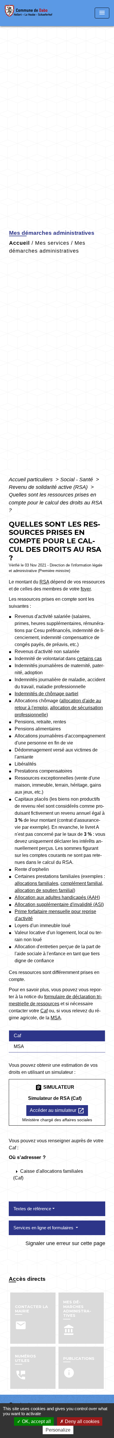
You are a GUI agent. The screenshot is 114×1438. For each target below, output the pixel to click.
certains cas (89, 658)
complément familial (81, 883)
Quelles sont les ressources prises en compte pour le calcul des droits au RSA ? (55, 502)
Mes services (52, 243)
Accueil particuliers (31, 479)
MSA (56, 1017)
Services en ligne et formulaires (44, 1227)
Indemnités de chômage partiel (46, 693)
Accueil (19, 243)
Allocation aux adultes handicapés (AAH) (57, 897)
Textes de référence (32, 1208)
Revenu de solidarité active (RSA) (49, 487)
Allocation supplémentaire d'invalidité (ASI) (59, 904)
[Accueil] (30, 13)
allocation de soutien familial (44, 890)
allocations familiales (36, 883)
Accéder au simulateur (57, 1110)
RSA (44, 581)
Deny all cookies (81, 1421)
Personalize (58, 1429)
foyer (86, 588)
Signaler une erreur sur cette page (65, 1243)
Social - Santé (77, 479)
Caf (44, 1010)
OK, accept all (36, 1421)
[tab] (57, 1035)
